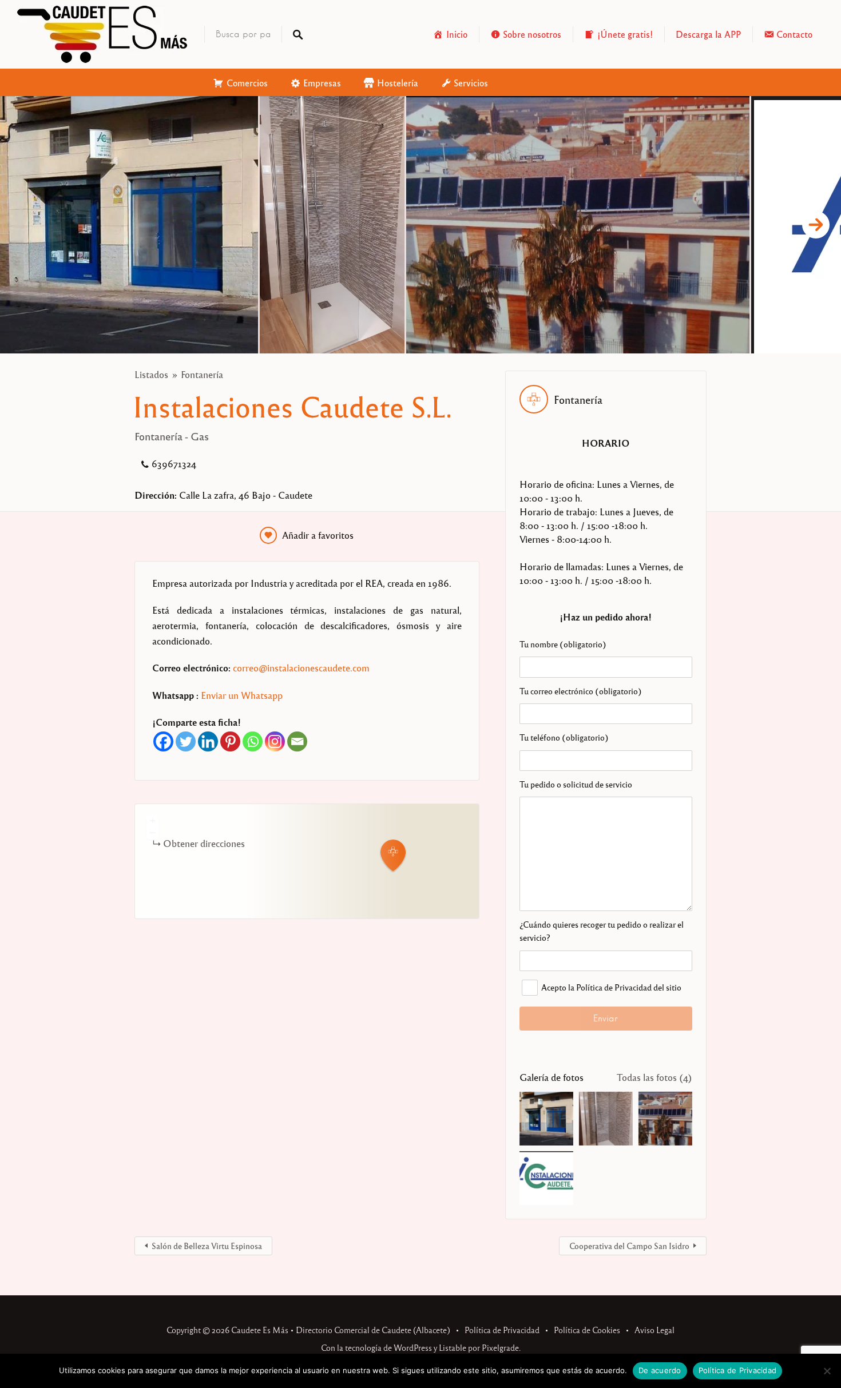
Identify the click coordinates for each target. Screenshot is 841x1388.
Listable (452, 1347)
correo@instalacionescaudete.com (301, 668)
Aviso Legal (654, 1330)
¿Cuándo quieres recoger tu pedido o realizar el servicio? (601, 930)
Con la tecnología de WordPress (376, 1347)
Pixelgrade (500, 1347)
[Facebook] (163, 741)
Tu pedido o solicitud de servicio (575, 784)
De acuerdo (659, 1370)
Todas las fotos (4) (654, 1077)
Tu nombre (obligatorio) (562, 644)
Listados (151, 374)
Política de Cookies (587, 1330)
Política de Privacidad (502, 1330)
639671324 (174, 464)
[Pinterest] (230, 741)
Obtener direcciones (204, 843)
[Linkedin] (208, 741)
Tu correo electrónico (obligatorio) (580, 691)
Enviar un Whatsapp (242, 695)
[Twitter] (186, 741)
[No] (826, 1371)
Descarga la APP (708, 34)
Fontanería (202, 374)
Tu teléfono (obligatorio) (564, 737)
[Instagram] (275, 741)
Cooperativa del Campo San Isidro (629, 1245)
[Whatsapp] (253, 741)
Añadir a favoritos (318, 535)
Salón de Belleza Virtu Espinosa (207, 1245)
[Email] (297, 741)
